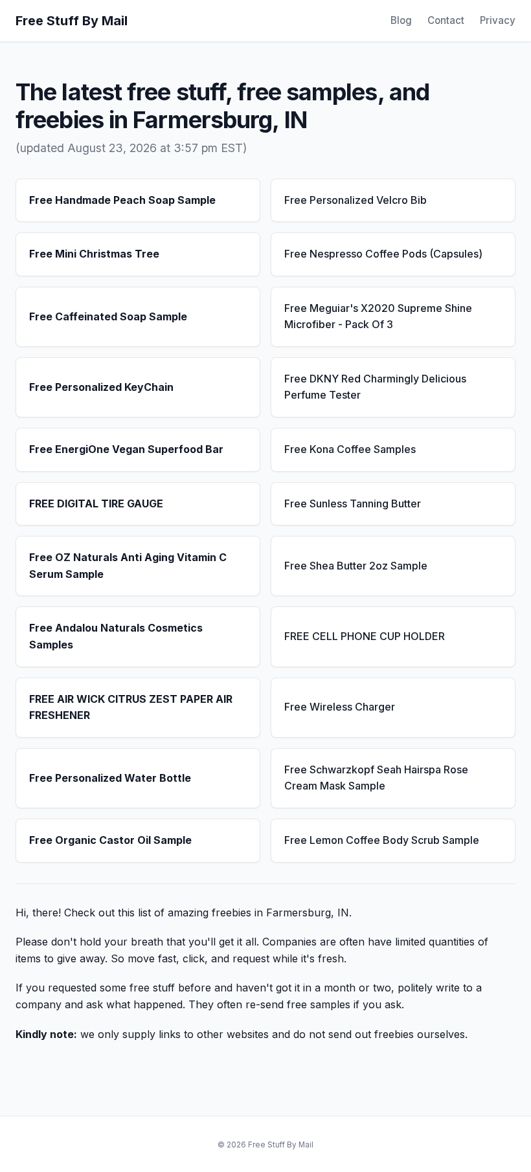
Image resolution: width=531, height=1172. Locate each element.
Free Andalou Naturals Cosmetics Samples (116, 636)
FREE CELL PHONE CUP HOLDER (364, 636)
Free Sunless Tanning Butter (352, 503)
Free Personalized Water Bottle (110, 777)
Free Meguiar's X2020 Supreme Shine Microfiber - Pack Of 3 (378, 316)
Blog (401, 20)
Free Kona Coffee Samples (350, 449)
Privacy (497, 20)
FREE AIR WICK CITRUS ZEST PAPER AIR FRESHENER (130, 707)
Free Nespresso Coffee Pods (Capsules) (383, 253)
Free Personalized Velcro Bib (355, 199)
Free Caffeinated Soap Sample (108, 316)
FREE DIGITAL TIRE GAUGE (96, 503)
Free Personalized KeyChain (101, 387)
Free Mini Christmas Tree (94, 253)
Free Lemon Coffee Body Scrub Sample (381, 840)
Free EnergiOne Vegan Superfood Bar (126, 449)
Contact (445, 20)
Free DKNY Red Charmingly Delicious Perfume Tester (375, 387)
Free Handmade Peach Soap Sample (122, 199)
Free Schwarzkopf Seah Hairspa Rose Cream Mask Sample (376, 778)
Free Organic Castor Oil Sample (110, 840)
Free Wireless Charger (339, 706)
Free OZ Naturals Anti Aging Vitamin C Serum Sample (128, 565)
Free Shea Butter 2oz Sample (355, 565)
